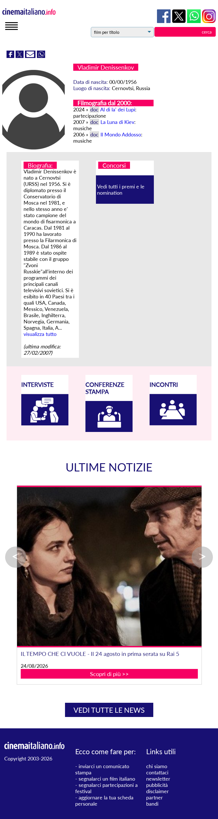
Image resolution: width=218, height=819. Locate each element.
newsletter (158, 779)
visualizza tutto (40, 334)
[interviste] (44, 423)
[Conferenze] (109, 430)
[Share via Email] (31, 56)
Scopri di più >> (109, 673)
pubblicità (157, 785)
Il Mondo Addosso (120, 134)
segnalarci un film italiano (107, 779)
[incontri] (173, 423)
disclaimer (157, 791)
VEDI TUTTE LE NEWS (109, 710)
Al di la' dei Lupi (117, 109)
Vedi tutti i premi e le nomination (120, 189)
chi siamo (156, 766)
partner (154, 797)
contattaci (157, 772)
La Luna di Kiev (117, 122)
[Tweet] (20, 56)
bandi (152, 804)
